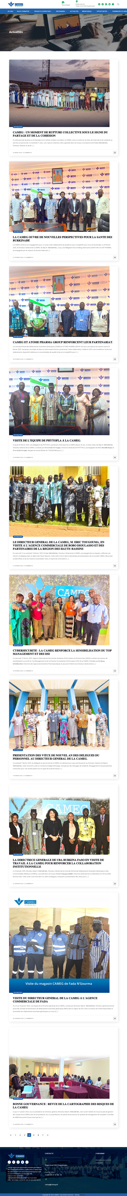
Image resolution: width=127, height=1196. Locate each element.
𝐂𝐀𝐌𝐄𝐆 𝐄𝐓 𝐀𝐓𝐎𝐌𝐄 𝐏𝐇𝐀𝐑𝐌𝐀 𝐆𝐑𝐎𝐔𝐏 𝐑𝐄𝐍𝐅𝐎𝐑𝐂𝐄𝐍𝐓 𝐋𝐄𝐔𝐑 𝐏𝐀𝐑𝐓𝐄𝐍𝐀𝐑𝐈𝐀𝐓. (63, 342)
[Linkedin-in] (18, 1162)
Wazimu (82, 1195)
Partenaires (60, 11)
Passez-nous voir (80, 4)
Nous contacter (66, 5)
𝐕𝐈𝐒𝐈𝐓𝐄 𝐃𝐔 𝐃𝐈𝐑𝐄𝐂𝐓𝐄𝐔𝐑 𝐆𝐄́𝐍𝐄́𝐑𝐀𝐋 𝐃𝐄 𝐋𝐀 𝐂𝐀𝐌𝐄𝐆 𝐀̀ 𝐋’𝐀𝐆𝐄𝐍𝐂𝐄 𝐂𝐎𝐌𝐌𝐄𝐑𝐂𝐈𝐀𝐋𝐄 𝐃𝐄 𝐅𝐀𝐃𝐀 (55, 999)
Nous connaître (23, 11)
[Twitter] (103, 4)
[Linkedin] (106, 4)
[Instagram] (27, 1162)
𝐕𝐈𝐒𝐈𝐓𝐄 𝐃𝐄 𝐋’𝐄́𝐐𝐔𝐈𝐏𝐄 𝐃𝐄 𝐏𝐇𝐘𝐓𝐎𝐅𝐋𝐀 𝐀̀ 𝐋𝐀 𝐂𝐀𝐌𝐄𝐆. (47, 440)
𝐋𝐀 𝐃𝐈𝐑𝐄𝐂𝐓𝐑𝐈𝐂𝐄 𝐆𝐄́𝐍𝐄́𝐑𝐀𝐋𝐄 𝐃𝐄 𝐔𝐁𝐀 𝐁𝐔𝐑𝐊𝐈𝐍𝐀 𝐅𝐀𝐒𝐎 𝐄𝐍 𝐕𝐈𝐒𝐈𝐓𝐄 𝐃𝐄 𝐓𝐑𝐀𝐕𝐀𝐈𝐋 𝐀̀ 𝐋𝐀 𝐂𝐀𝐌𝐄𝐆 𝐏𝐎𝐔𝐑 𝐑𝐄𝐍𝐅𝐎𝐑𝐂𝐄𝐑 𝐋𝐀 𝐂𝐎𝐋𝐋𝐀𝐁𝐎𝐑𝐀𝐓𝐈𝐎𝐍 (58, 863)
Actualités (74, 11)
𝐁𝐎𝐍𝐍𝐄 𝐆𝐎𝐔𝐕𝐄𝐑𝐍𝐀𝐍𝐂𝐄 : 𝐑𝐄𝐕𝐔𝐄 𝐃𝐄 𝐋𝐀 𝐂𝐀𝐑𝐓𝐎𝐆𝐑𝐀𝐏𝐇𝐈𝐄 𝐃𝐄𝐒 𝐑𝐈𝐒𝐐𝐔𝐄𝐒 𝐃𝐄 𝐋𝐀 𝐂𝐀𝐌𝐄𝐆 (63, 1105)
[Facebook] (99, 4)
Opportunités (102, 11)
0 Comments (27, 152)
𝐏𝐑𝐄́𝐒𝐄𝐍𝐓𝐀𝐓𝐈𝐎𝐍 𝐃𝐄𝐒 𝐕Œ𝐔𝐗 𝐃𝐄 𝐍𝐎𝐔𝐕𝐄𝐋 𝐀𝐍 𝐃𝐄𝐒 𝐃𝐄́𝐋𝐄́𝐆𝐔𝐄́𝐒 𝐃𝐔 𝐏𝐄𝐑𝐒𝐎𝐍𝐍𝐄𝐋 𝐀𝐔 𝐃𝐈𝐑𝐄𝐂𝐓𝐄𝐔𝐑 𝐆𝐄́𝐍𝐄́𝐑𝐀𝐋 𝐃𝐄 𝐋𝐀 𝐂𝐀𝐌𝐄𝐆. (56, 757)
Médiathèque (86, 11)
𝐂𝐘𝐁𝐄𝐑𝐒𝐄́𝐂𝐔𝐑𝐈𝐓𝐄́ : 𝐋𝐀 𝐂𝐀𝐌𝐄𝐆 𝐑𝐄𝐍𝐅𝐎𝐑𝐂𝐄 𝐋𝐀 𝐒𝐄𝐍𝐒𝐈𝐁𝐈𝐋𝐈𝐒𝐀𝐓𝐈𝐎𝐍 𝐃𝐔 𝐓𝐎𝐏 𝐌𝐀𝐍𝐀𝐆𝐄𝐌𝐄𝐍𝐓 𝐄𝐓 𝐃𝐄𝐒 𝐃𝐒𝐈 (62, 652)
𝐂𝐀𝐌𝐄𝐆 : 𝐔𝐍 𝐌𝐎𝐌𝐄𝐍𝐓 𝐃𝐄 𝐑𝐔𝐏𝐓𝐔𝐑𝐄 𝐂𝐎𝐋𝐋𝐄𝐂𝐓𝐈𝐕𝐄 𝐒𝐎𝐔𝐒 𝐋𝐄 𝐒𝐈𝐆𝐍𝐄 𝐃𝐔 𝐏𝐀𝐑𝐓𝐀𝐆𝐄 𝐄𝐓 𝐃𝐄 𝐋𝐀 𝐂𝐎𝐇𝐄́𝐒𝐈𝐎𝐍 (60, 134)
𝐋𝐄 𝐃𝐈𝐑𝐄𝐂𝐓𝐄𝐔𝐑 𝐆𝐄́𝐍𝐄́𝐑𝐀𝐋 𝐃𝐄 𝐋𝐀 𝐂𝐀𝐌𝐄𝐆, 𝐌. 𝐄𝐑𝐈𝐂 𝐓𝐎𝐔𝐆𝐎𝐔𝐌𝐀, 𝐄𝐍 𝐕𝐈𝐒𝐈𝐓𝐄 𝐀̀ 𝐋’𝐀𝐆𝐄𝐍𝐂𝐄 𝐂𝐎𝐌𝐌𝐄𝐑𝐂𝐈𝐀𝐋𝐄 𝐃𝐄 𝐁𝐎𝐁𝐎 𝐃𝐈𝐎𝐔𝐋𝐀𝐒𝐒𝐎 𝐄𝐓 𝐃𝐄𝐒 (58, 545)
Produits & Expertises (42, 11)
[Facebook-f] (9, 1162)
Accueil (10, 11)
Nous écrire (49, 1182)
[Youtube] (109, 4)
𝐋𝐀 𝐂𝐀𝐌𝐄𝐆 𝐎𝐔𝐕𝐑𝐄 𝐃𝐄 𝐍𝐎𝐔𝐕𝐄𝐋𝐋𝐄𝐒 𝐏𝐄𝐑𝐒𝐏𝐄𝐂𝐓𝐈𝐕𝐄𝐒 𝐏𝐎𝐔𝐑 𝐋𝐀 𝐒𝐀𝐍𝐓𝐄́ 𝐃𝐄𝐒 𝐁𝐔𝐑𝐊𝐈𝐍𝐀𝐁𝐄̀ (62, 238)
